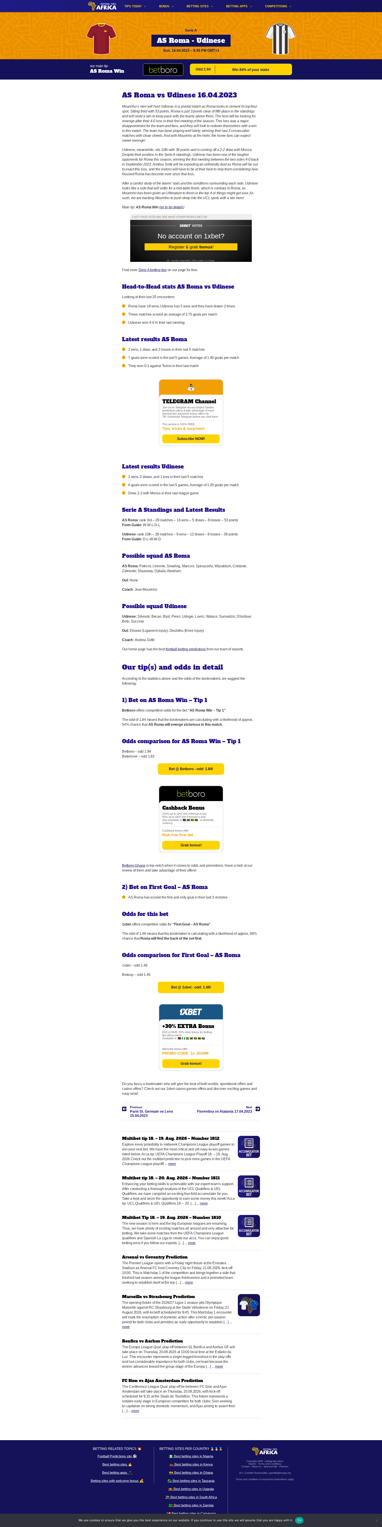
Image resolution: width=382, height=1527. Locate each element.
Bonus (164, 6)
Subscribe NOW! (191, 439)
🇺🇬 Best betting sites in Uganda (191, 1489)
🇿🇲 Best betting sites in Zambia (191, 1505)
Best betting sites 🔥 (117, 1464)
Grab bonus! (191, 845)
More (172, 1164)
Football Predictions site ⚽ (117, 1456)
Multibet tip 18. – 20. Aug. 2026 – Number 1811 (171, 1178)
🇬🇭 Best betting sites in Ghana (191, 1472)
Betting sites (198, 6)
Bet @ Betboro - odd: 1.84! (191, 769)
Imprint (252, 1463)
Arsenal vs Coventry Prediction (155, 1257)
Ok (299, 1520)
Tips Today (133, 6)
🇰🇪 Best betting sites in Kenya (191, 1464)
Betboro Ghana (133, 865)
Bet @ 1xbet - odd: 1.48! (191, 987)
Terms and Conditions (269, 1463)
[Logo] (102, 6)
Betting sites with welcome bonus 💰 (117, 1481)
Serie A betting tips (152, 270)
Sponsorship (270, 1466)
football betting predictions (186, 649)
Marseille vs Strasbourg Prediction (158, 1296)
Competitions (276, 6)
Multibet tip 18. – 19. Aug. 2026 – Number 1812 (171, 1138)
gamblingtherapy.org (280, 1473)
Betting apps (237, 6)
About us (256, 1466)
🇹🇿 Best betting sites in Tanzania (191, 1481)
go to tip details (171, 207)
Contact (245, 1466)
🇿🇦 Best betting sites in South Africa (191, 1497)
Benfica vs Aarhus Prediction (152, 1341)
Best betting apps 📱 (117, 1472)
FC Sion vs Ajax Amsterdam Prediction (162, 1380)
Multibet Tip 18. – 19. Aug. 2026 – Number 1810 (171, 1217)
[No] (376, 1520)
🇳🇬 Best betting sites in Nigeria (191, 1456)
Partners (283, 1466)
